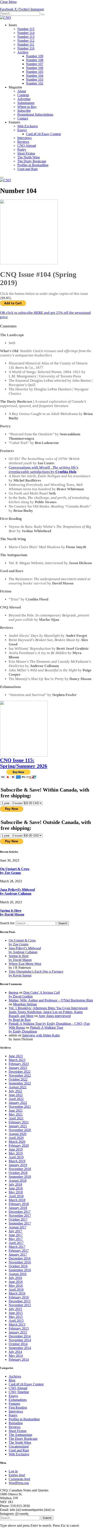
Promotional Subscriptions (35, 114)
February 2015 (19, 1328)
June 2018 (16, 1188)
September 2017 (20, 1223)
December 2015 (19, 1301)
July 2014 (15, 1352)
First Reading (18, 1407)
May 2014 (16, 1355)
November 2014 (20, 1340)
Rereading (16, 1423)
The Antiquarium (20, 1435)
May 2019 (16, 1153)
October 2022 (18, 1079)
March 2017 (17, 1246)
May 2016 (16, 1285)
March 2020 (17, 1141)
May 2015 (16, 1317)
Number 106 (34, 68)
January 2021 (18, 1126)
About (21, 91)
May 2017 (16, 1239)
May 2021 (16, 1114)
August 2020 (17, 1134)
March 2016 (17, 1293)
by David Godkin (21, 996)
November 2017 (20, 1215)
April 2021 (16, 1118)
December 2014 (19, 1336)
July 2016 (15, 1278)
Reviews (23, 142)
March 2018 (17, 1200)
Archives (15, 1376)
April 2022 (16, 1099)
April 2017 (16, 1243)
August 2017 (17, 1227)
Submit (47, 1518)
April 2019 (16, 1157)
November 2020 (20, 1130)
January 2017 (18, 1254)
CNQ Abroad (26, 145)
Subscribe (24, 110)
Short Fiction (26, 153)
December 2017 (19, 1211)
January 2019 (18, 1165)
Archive (22, 52)
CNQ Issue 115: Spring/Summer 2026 (23, 763)
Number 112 (25, 40)
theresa (13, 992)
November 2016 (20, 1262)
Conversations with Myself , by (43, 469)
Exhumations (18, 1400)
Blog (12, 1380)
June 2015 (16, 1313)
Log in (13, 1471)
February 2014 (19, 1359)
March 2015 (17, 1324)
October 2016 (18, 1266)
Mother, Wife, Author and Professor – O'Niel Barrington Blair (51, 1000)
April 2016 (16, 1289)
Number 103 (34, 79)
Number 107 (34, 64)
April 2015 (16, 1320)
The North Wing (28, 157)
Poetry (21, 149)
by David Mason (12, 914)
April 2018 (16, 1196)
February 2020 (19, 1145)
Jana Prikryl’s (17, 889)
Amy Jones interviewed (54, 1016)
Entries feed (17, 1475)
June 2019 (16, 1149)
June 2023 (16, 1056)
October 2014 (18, 1344)
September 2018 (20, 1176)
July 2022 (15, 1091)
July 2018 (15, 1184)
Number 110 (25, 48)
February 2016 (19, 1297)
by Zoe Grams (10, 873)
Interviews (24, 138)
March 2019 (17, 1161)
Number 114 (25, 33)
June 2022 (16, 1095)
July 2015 (15, 1309)
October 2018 (18, 1173)
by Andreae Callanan (15, 893)
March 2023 (17, 1060)
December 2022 (19, 1071)
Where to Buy (27, 107)
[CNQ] (5, 17)
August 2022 (17, 1087)
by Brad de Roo (19, 1020)
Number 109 (34, 56)
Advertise (23, 99)
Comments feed (19, 1479)
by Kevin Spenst (20, 975)
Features (14, 1403)
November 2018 (20, 1169)
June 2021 (16, 1110)
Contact (22, 118)
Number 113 (25, 36)
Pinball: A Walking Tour (46, 1027)
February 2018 (19, 1204)
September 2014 (20, 1348)
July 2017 (15, 1231)
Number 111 (25, 44)
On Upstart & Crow (15, 869)
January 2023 (18, 1068)
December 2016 (19, 1258)
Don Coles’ (41, 992)
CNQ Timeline (19, 1392)
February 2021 (19, 1122)
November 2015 (20, 1305)
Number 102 (34, 83)
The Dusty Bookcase (31, 161)
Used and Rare (27, 169)
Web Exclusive (27, 126)
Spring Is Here (10, 910)
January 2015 (18, 1332)
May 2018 (16, 1192)
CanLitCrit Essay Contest (43, 134)
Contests (23, 95)
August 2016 (17, 1274)
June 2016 (16, 1282)
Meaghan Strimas (25, 1004)
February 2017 (19, 1250)
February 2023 (19, 1064)
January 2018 (18, 1208)
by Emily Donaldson (23, 1031)
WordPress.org (19, 1483)
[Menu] (1, 177)
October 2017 (18, 1219)
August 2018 (17, 1180)
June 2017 (16, 1235)
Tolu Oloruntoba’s (36, 971)
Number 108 (34, 60)
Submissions (25, 103)
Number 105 (34, 71)
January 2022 (18, 1103)
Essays (22, 130)
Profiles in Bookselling (32, 165)
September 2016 (20, 1270)
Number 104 (34, 75)
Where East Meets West (25, 964)
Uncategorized (19, 1446)
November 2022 (20, 1075)
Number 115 (25, 29)
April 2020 (16, 1138)
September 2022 (20, 1083)
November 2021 (20, 1106)
